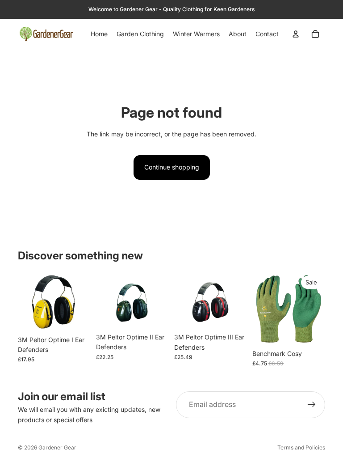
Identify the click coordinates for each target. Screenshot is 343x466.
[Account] (295, 34)
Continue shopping (171, 167)
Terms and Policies (301, 447)
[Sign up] (311, 404)
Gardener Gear (57, 447)
